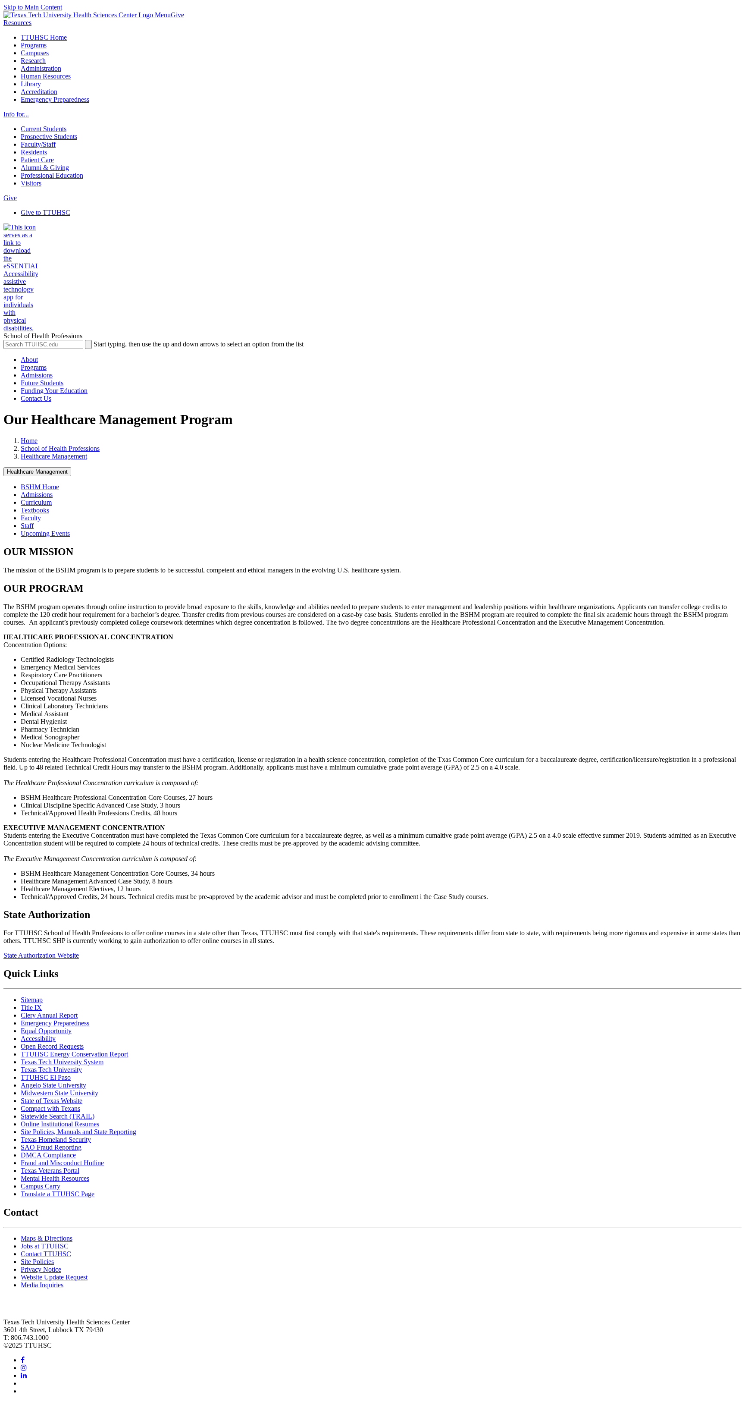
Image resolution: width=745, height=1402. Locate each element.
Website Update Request (54, 1277)
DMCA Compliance (48, 1155)
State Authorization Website (41, 955)
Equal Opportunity (46, 1030)
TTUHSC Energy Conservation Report (74, 1054)
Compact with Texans (50, 1108)
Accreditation (39, 91)
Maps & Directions (46, 1238)
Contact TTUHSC (46, 1253)
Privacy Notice (41, 1269)
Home (29, 440)
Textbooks (35, 510)
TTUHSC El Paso (46, 1077)
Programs (34, 45)
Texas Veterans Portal (50, 1170)
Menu (163, 15)
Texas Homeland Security (56, 1139)
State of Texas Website (51, 1100)
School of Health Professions (60, 448)
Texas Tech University (51, 1069)
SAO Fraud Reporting (51, 1147)
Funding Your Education (54, 390)
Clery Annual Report (49, 1015)
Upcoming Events (45, 533)
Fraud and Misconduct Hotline (62, 1162)
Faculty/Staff (38, 144)
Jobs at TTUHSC (45, 1246)
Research (33, 60)
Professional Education (52, 175)
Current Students (43, 128)
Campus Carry (40, 1186)
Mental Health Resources (55, 1178)
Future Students (42, 383)
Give (177, 15)
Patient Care (37, 159)
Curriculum (36, 502)
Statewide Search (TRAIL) (57, 1116)
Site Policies (37, 1261)
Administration (41, 68)
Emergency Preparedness (55, 99)
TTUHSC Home (44, 37)
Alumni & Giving (45, 167)
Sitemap (32, 999)
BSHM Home (40, 486)
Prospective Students (49, 136)
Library (31, 84)
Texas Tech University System (62, 1062)
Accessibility (38, 1038)
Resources (17, 22)
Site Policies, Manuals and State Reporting (78, 1131)
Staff (27, 525)
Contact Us (36, 398)
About (29, 359)
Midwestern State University (59, 1093)
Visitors (31, 183)
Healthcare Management (54, 456)
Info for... (16, 114)
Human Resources (46, 76)
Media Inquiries (42, 1285)
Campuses (35, 53)
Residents (34, 152)
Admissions (37, 375)
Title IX (31, 1007)
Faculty (31, 518)
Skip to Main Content (32, 7)
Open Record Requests (52, 1046)
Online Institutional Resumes (60, 1124)
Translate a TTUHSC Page (57, 1194)
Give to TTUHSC (45, 212)
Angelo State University (53, 1085)
